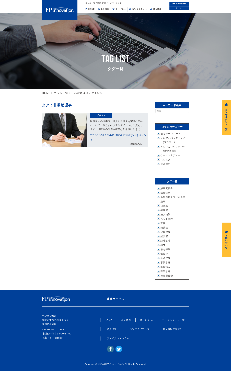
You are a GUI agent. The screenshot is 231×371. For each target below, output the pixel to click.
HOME (91, 9)
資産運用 (165, 164)
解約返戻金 (166, 188)
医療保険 (165, 192)
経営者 (164, 236)
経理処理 (165, 240)
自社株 (164, 205)
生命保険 (165, 258)
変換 (163, 223)
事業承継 (165, 262)
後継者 (164, 210)
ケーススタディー (170, 155)
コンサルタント (139, 9)
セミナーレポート (170, 133)
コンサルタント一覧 (173, 320)
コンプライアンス (139, 329)
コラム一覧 (61, 93)
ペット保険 (166, 218)
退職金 (164, 254)
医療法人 (165, 267)
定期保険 (165, 232)
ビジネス (101, 115)
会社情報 (105, 9)
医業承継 (165, 271)
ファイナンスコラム (118, 338)
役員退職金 (166, 275)
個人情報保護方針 (172, 329)
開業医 (164, 227)
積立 (163, 245)
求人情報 (157, 9)
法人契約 (165, 214)
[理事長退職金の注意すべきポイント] (64, 130)
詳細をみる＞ (137, 144)
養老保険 (165, 249)
